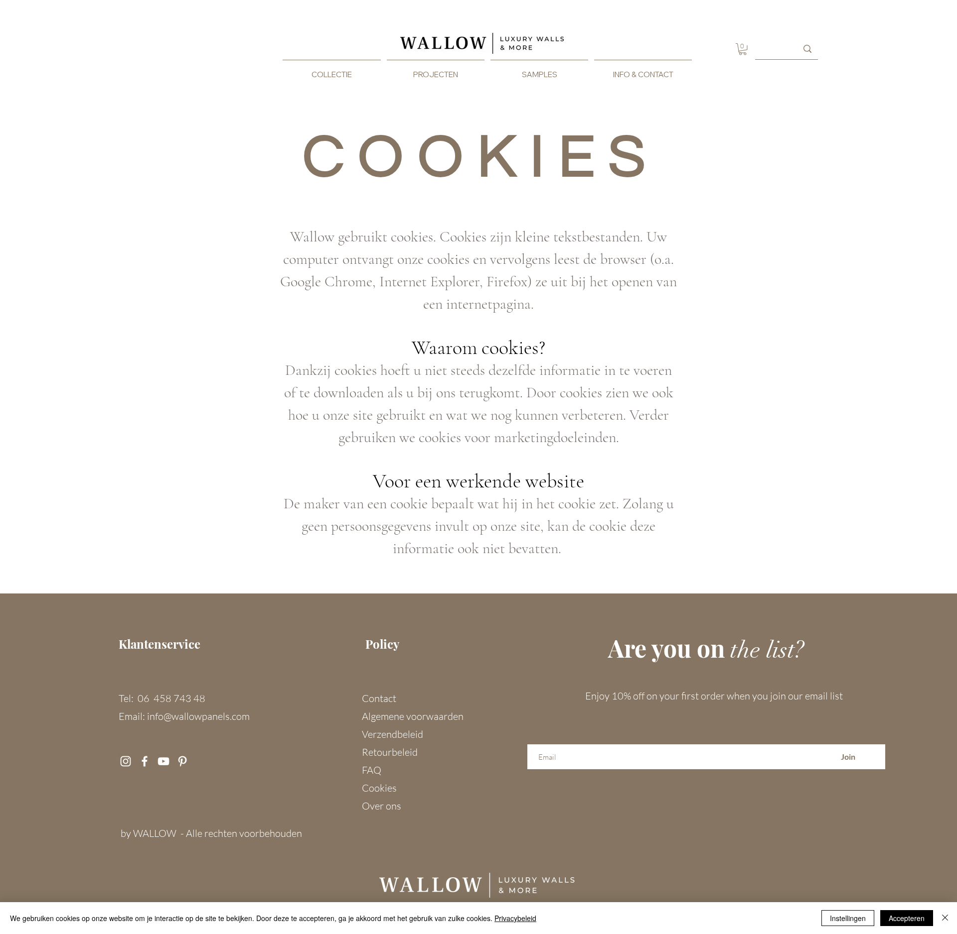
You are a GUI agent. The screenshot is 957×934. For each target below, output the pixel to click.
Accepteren (907, 918)
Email (536, 733)
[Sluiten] (945, 918)
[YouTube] (163, 761)
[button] (743, 49)
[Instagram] (126, 761)
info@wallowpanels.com (198, 716)
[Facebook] (145, 761)
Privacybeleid (515, 918)
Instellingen (848, 918)
